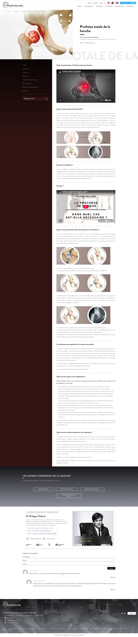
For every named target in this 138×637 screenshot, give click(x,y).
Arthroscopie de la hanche (67, 489)
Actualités (95, 3)
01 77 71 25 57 (19, 615)
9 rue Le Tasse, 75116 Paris (13, 622)
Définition (26, 69)
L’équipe (4, 628)
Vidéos (89, 3)
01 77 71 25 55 (10, 615)
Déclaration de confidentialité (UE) (117, 628)
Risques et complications (30, 87)
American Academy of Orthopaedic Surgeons (45, 533)
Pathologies (22, 628)
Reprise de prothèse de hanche (92, 489)
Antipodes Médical (80, 635)
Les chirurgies (31, 628)
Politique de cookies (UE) (98, 628)
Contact (101, 3)
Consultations (12, 628)
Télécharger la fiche (29, 99)
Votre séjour (53, 628)
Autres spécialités (42, 628)
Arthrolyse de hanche (43, 489)
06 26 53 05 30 (39, 615)
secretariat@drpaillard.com (13, 620)
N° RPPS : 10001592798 (7, 630)
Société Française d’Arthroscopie (42, 531)
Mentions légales (85, 628)
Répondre (112, 577)
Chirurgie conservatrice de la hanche (69, 495)
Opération (26, 72)
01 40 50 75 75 (29, 615)
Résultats (25, 91)
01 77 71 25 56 (10, 618)
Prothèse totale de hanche (30, 80)
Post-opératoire (27, 83)
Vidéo (24, 65)
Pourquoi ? (26, 76)
